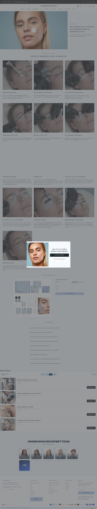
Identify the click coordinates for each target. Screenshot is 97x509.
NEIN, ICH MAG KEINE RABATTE (59, 259)
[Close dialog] (69, 242)
